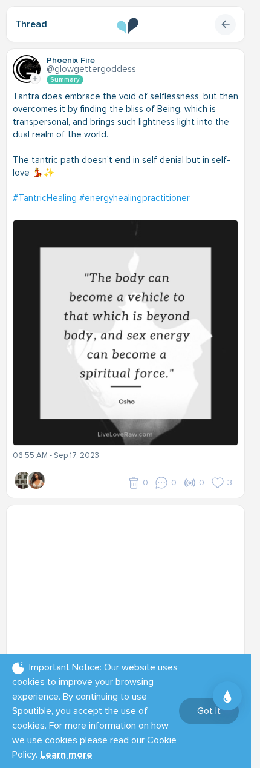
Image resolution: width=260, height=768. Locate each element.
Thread (31, 24)
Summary (65, 80)
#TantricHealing (45, 198)
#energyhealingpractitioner (134, 198)
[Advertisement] (130, 587)
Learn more (66, 755)
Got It (209, 711)
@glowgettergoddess (91, 69)
